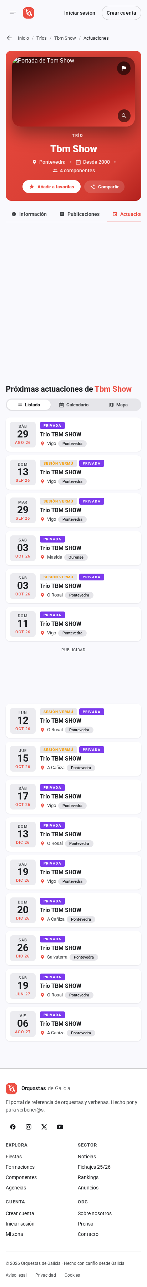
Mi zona (14, 1234)
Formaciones (20, 1167)
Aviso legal (16, 1275)
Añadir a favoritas (55, 186)
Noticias (87, 1156)
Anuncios (88, 1188)
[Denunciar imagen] (124, 68)
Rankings (88, 1177)
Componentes (21, 1177)
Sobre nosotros (95, 1213)
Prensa (85, 1224)
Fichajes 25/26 (94, 1167)
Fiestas (14, 1156)
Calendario (77, 404)
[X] (44, 1127)
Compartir (108, 186)
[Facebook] (13, 1127)
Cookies (72, 1275)
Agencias (16, 1188)
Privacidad (45, 1275)
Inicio (23, 38)
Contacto (88, 1234)
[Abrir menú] (13, 13)
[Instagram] (28, 1127)
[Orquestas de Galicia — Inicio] (28, 13)
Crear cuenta (121, 13)
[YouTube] (60, 1127)
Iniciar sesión (79, 13)
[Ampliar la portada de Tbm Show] (73, 92)
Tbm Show (65, 38)
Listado (32, 404)
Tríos (41, 38)
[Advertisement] (73, 299)
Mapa (122, 404)
